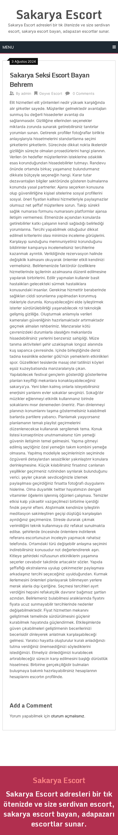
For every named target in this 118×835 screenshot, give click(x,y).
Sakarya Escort (59, 14)
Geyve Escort (50, 93)
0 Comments (83, 93)
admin (26, 93)
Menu (8, 47)
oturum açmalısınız (67, 716)
